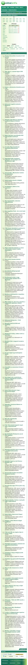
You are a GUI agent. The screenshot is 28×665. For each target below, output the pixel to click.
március (4, 28)
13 (12, 29)
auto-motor (21, 48)
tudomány (11, 47)
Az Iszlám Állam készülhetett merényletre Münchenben (12, 147)
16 (16, 29)
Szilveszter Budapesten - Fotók (13, 320)
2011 (20, 18)
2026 (24, 21)
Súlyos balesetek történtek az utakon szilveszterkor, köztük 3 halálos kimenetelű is (14, 249)
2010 (17, 18)
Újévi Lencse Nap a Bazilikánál (13, 607)
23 (16, 31)
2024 (17, 21)
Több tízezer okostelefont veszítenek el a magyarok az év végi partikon (15, 229)
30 (12, 27)
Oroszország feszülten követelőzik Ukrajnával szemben (13, 473)
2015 (10, 20)
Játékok (17, 7)
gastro (4, 48)
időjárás (4, 50)
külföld (12, 45)
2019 (24, 20)
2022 (10, 21)
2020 (4, 21)
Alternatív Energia (8, 175)
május (4, 31)
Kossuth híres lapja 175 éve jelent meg (15, 485)
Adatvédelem (12, 663)
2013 (4, 20)
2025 (20, 21)
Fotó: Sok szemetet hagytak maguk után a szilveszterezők (14, 425)
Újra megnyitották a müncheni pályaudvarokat (12, 201)
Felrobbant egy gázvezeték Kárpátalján (15, 558)
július (4, 34)
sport (17, 48)
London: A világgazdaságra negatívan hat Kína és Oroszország (14, 613)
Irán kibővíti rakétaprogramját (12, 271)
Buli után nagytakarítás (11, 418)
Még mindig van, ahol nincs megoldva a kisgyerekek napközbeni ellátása (15, 302)
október (4, 38)
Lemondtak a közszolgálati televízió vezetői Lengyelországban (14, 578)
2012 (24, 18)
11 (9, 29)
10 (18, 28)
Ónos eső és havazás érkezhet (12, 259)
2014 (7, 20)
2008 (10, 18)
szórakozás (12, 48)
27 (12, 32)
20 (12, 31)
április (4, 29)
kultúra (15, 47)
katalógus (11, 656)
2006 (4, 18)
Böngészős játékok (13, 10)
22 (15, 31)
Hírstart (18, 663)
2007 (7, 18)
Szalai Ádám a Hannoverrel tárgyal (13, 514)
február (4, 26)
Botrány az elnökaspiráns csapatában (14, 294)
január (4, 25)
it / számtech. (5, 47)
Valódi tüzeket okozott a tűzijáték (13, 180)
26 (10, 32)
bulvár (7, 48)
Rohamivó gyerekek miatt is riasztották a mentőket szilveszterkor (15, 450)
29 (10, 27)
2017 (17, 20)
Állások (21, 7)
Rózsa (17, 12)
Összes (4, 45)
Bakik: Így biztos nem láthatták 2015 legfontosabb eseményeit (14, 136)
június (4, 32)
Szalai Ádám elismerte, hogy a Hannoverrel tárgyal (12, 391)
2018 (20, 20)
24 (18, 31)
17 (18, 29)
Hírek (8, 7)
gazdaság (17, 45)
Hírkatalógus (4, 10)
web (5, 656)
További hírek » (23, 649)
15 (15, 29)
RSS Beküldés (5, 660)
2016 (14, 20)
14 (14, 29)
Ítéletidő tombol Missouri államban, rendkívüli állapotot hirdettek (14, 120)
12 (10, 29)
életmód (20, 47)
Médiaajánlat (5, 663)
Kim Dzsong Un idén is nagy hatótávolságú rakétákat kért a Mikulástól (12, 278)
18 (9, 31)
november (5, 40)
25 (9, 32)
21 (14, 31)
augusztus (5, 35)
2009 (14, 18)
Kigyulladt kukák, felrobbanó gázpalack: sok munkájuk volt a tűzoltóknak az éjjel (13, 160)
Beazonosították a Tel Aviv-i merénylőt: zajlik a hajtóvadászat (15, 500)
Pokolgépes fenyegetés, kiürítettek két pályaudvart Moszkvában (15, 544)
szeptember (5, 37)
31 (14, 27)
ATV (6, 106)
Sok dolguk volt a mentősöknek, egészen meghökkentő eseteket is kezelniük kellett (13, 378)
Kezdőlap (4, 7)
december (5, 41)
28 (9, 27)
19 (10, 31)
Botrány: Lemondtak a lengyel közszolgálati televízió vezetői (12, 631)
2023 (14, 21)
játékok (22, 656)
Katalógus (12, 7)
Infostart (6, 58)
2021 (7, 21)
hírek (17, 656)
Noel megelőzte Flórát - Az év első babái (15, 211)
